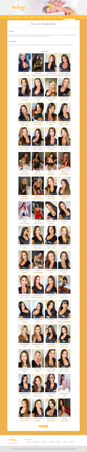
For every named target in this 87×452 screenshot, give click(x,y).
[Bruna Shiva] (51, 170)
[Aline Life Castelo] (51, 194)
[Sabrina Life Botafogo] (38, 342)
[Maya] (24, 71)
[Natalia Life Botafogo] (64, 244)
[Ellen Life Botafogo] (51, 391)
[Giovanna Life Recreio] (64, 71)
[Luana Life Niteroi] (24, 96)
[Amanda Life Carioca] (38, 120)
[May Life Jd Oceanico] (64, 367)
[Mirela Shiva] (64, 170)
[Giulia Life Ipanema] (38, 96)
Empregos (47, 17)
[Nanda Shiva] (24, 194)
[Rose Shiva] (38, 268)
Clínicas (26, 17)
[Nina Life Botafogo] (24, 244)
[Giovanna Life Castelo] (51, 244)
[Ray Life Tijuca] (64, 219)
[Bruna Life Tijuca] (64, 268)
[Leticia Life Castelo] (64, 96)
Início (11, 17)
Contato (54, 17)
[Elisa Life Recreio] (38, 293)
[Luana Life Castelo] (51, 367)
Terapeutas (18, 17)
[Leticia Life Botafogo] (64, 194)
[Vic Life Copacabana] (51, 219)
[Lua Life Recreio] (64, 317)
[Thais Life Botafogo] (38, 416)
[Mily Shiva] (24, 170)
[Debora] (24, 219)
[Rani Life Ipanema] (38, 367)
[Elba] (64, 293)
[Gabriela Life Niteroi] (51, 145)
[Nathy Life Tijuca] (51, 293)
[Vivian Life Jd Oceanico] (64, 120)
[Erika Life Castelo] (64, 342)
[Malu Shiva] (64, 416)
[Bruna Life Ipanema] (24, 342)
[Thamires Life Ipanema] (24, 391)
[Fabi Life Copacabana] (24, 317)
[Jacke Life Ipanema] (38, 317)
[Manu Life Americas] (51, 416)
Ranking (39, 17)
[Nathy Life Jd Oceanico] (24, 293)
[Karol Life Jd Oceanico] (38, 145)
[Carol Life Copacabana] (51, 96)
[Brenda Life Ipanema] (24, 367)
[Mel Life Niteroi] (51, 342)
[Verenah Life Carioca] (38, 244)
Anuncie (32, 17)
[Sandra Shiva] (38, 194)
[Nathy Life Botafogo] (51, 120)
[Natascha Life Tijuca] (51, 268)
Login (60, 17)
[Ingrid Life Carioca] (24, 120)
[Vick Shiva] (38, 170)
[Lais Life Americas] (64, 145)
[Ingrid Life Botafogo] (24, 268)
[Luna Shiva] (38, 219)
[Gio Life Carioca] (38, 391)
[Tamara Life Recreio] (51, 71)
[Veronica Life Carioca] (24, 416)
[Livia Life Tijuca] (51, 317)
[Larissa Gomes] (38, 71)
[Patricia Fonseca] (64, 391)
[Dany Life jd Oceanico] (24, 145)
